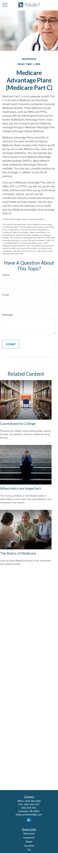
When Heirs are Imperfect (20, 488)
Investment (29, 837)
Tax (29, 849)
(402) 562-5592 (33, 801)
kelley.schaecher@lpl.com (29, 814)
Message (7, 314)
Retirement (29, 833)
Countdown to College (18, 423)
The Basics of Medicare (18, 553)
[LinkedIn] (29, 820)
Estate (29, 841)
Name (5, 275)
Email (5, 295)
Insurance (29, 845)
